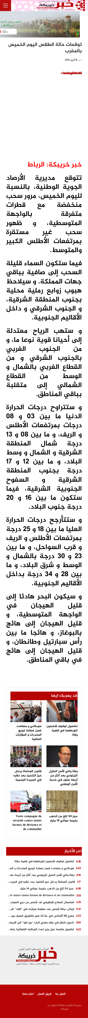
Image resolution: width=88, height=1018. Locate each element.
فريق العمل (44, 994)
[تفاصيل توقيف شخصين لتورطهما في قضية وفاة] (62, 711)
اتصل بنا (60, 994)
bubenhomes (72, 73)
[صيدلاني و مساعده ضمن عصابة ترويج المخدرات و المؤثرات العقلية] (26, 711)
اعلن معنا (28, 994)
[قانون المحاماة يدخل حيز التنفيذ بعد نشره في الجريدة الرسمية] (26, 756)
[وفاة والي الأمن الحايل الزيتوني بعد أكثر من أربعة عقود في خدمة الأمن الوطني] (62, 756)
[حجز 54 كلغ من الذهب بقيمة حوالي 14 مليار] (62, 801)
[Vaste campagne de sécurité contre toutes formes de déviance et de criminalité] (26, 801)
